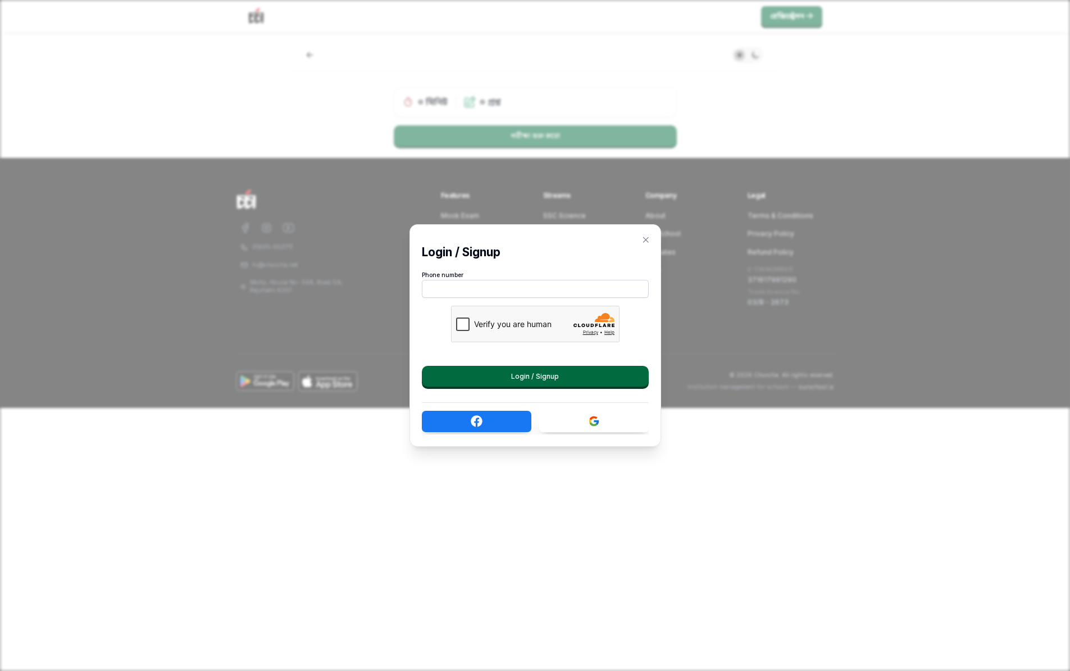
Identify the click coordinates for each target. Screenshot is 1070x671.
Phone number (442, 275)
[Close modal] (646, 240)
